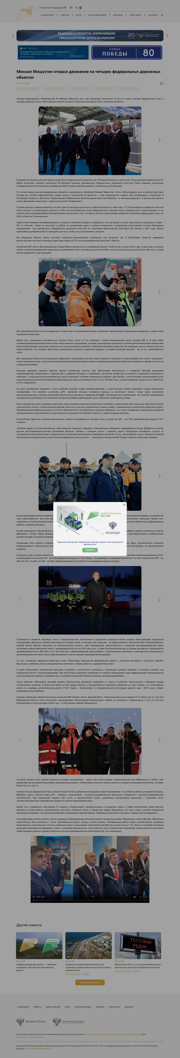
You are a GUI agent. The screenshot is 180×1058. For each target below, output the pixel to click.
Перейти (90, 550)
